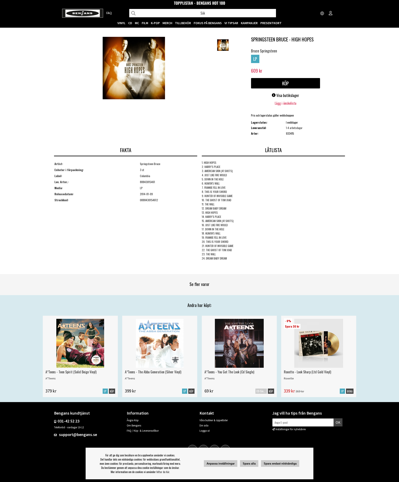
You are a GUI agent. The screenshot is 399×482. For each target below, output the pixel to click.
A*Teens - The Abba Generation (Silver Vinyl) (153, 371)
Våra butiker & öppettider (214, 420)
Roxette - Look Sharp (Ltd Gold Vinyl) (307, 371)
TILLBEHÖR (183, 23)
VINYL (121, 23)
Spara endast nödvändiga (280, 463)
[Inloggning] (330, 13)
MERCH (167, 23)
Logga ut (205, 430)
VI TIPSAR (231, 23)
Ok (338, 422)
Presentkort (271, 23)
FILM (145, 23)
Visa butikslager (287, 95)
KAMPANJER (249, 23)
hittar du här (162, 472)
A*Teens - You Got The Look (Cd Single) (229, 371)
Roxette (289, 378)
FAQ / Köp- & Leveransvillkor (143, 430)
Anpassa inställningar (221, 463)
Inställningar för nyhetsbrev (291, 429)
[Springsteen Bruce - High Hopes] (134, 68)
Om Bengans (134, 425)
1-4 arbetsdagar (294, 128)
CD (130, 23)
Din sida (204, 425)
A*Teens (51, 378)
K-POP (155, 23)
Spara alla (249, 463)
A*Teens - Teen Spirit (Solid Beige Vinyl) (71, 371)
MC (137, 23)
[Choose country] (322, 13)
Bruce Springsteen (264, 50)
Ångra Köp (133, 420)
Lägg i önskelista (285, 103)
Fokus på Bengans (208, 23)
